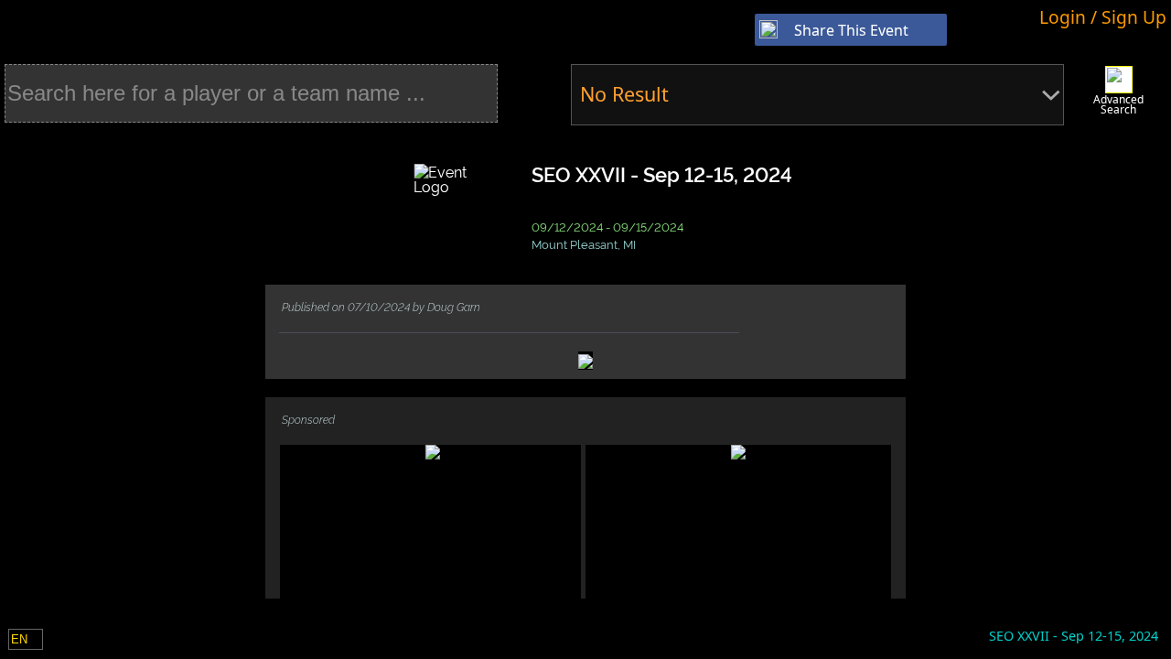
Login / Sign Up (1102, 17)
